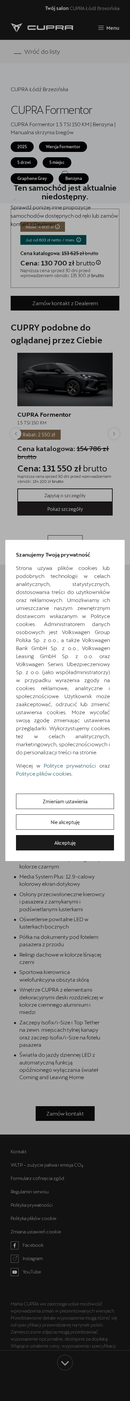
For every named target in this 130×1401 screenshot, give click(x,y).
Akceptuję (65, 843)
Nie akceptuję (65, 822)
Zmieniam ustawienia (65, 801)
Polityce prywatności (70, 765)
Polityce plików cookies (44, 773)
